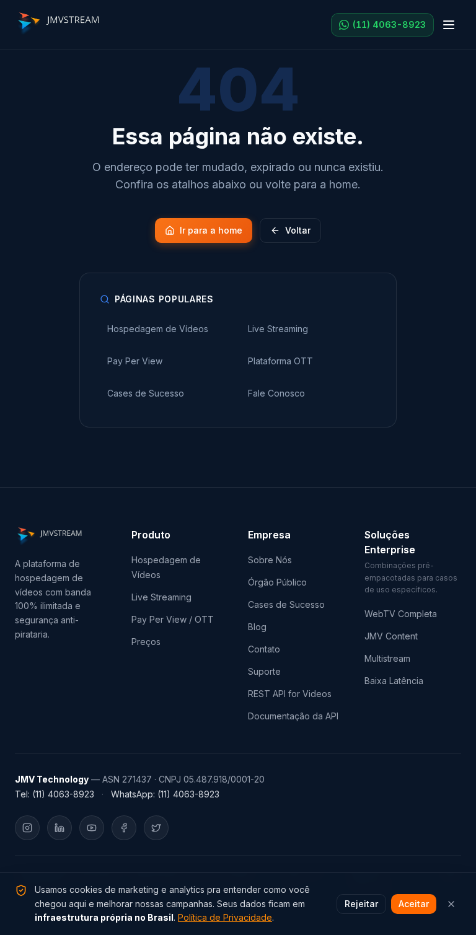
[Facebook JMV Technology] (124, 827)
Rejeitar (361, 903)
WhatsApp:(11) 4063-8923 (165, 794)
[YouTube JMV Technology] (91, 827)
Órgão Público (277, 582)
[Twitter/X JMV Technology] (156, 827)
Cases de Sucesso (286, 604)
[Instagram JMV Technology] (27, 827)
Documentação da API (293, 716)
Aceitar (414, 903)
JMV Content (391, 636)
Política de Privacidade (225, 917)
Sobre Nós (270, 560)
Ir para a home (211, 230)
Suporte (264, 671)
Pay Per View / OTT (172, 619)
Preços (146, 641)
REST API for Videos (290, 693)
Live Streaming (161, 597)
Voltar (298, 230)
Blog (257, 626)
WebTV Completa (400, 613)
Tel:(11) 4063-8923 (54, 794)
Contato (264, 649)
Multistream (387, 658)
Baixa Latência (393, 680)
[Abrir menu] (448, 24)
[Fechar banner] (451, 904)
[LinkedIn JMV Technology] (59, 827)
